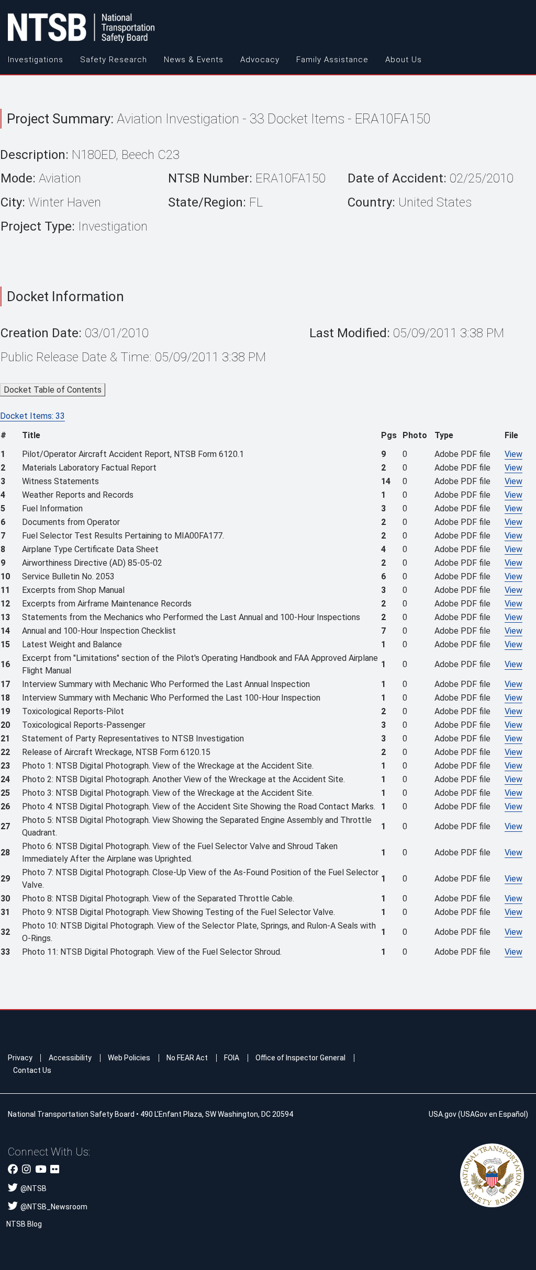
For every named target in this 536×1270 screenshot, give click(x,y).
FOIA (231, 1058)
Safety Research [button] (113, 59)
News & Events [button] (194, 59)
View (513, 454)
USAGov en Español (493, 1114)
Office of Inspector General (300, 1058)
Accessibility (70, 1058)
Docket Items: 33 (32, 416)
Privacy (20, 1058)
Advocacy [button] (260, 59)
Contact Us (32, 1070)
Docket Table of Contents (53, 390)
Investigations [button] (35, 59)
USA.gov (442, 1114)
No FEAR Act (187, 1058)
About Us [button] (403, 59)
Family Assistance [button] (332, 59)
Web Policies (129, 1058)
